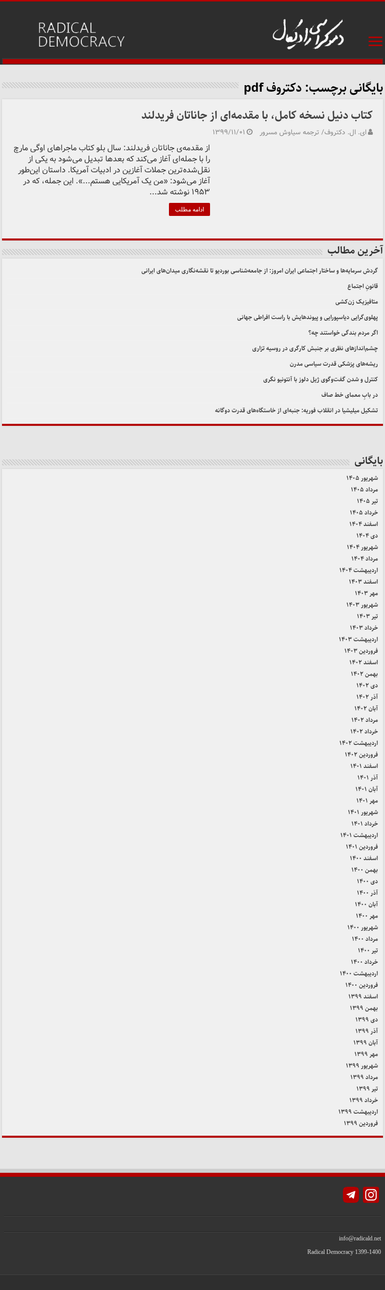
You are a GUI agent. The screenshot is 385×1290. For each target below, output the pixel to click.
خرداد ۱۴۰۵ (364, 513)
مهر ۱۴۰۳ (366, 593)
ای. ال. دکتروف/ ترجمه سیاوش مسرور (313, 132)
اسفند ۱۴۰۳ (363, 582)
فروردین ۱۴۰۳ (361, 651)
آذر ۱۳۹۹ (366, 1031)
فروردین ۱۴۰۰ (361, 985)
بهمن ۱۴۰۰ (364, 870)
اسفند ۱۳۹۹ (363, 996)
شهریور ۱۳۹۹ (362, 1066)
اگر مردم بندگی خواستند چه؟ (343, 333)
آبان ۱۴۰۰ (366, 904)
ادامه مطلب (189, 209)
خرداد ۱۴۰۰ (364, 962)
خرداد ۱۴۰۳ (364, 628)
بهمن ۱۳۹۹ (364, 1008)
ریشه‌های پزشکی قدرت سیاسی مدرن (334, 364)
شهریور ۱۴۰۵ (362, 478)
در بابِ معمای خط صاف (349, 395)
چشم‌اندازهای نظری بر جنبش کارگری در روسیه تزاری (315, 348)
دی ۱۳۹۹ (366, 1019)
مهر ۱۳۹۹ (366, 1054)
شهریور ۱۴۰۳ (362, 605)
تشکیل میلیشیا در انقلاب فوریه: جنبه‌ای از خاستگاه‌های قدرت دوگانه (296, 410)
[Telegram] (351, 1196)
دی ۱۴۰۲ (367, 685)
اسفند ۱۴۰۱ (364, 766)
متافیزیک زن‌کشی (356, 302)
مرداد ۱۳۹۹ (364, 1077)
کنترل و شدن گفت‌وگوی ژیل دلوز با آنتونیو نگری (320, 379)
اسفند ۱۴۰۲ (363, 662)
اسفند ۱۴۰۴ (363, 524)
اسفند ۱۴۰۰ (364, 858)
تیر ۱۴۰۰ (368, 950)
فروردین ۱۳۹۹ (361, 1123)
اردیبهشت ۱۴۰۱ (359, 835)
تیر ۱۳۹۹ (367, 1089)
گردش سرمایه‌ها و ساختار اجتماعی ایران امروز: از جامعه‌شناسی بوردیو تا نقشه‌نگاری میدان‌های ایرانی (259, 271)
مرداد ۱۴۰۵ (364, 489)
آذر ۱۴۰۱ (367, 778)
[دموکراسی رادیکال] (192, 33)
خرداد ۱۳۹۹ (363, 1100)
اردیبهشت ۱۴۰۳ (358, 639)
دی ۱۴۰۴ (367, 536)
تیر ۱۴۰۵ (367, 501)
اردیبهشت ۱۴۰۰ (359, 973)
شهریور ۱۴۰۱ (363, 812)
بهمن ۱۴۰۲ (364, 674)
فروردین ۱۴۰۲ (361, 754)
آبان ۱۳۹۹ (365, 1043)
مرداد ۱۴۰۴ (364, 559)
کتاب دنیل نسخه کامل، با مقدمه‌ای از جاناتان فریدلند (257, 115)
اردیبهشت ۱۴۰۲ (358, 743)
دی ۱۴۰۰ (367, 881)
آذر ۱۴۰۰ (367, 893)
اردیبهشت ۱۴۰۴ (358, 570)
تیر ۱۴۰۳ (367, 616)
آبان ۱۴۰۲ (366, 708)
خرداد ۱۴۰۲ (364, 731)
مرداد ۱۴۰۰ (365, 939)
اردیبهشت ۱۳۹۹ (358, 1112)
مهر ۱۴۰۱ (367, 801)
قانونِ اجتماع (362, 286)
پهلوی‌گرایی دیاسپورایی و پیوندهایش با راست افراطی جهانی (307, 317)
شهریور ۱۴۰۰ (362, 927)
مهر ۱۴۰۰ (367, 916)
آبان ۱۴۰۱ (366, 789)
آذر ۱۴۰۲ (367, 697)
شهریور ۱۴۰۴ (362, 547)
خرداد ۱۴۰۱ (364, 824)
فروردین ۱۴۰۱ (362, 847)
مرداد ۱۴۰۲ (364, 720)
